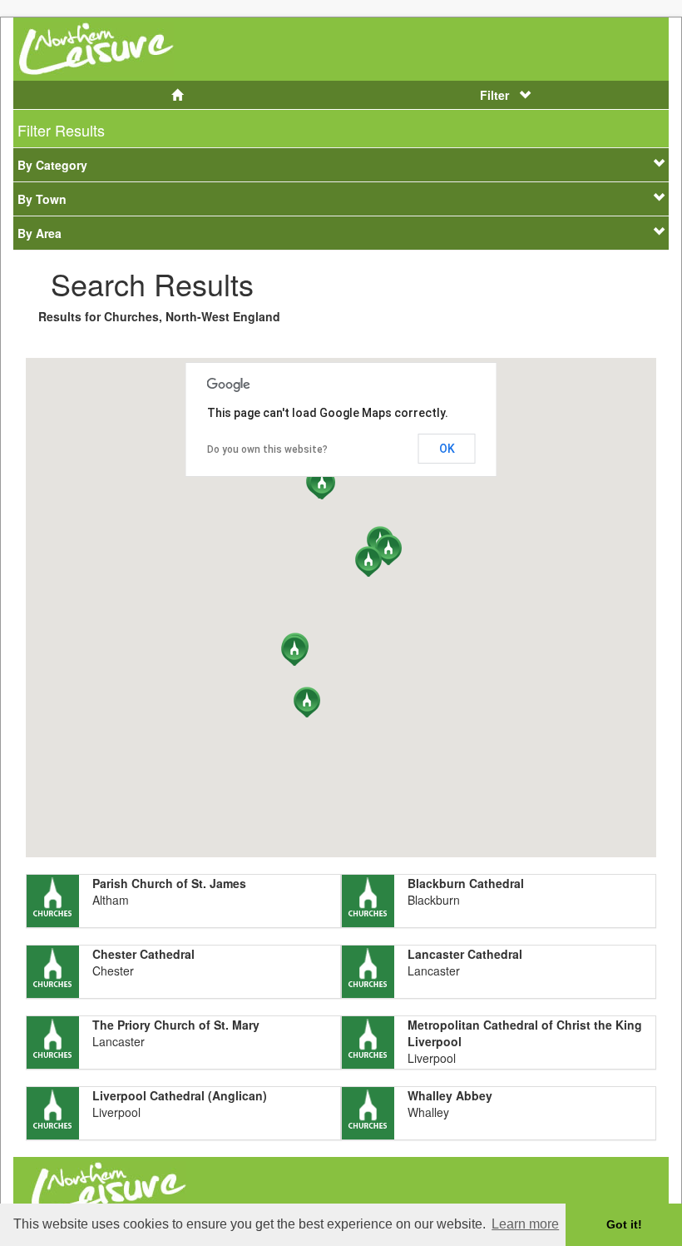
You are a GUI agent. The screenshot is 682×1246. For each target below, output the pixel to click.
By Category (52, 164)
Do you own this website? (267, 449)
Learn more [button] (525, 1224)
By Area (39, 233)
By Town (42, 199)
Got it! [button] (624, 1224)
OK (447, 448)
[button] (388, 550)
